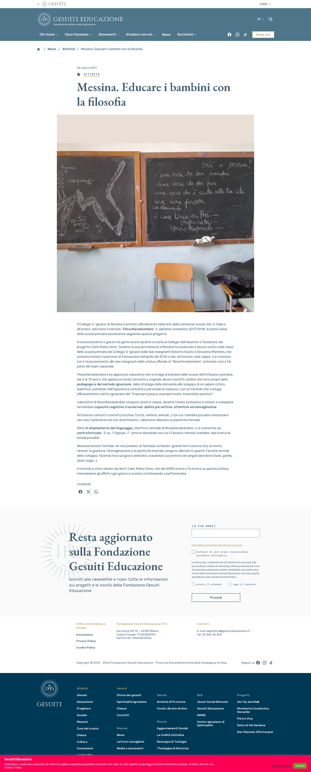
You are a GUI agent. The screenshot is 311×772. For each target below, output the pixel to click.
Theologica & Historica (173, 748)
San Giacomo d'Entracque (255, 732)
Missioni (82, 721)
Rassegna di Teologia (171, 741)
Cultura (82, 742)
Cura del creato (88, 728)
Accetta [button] (300, 765)
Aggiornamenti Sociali (172, 728)
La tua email (203, 525)
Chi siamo (48, 34)
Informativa (84, 634)
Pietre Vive (245, 718)
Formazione (85, 748)
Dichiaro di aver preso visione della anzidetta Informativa (222, 553)
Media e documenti (130, 748)
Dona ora (263, 35)
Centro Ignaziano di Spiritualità (210, 723)
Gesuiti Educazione (88, 19)
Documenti (108, 34)
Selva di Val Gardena (251, 725)
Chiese (82, 735)
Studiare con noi (139, 34)
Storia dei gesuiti (129, 695)
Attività (68, 49)
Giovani (82, 695)
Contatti (123, 715)
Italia (264, 4)
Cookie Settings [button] (281, 765)
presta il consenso (209, 584)
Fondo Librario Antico (172, 708)
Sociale (82, 715)
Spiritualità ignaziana (132, 701)
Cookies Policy (13, 767)
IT (259, 19)
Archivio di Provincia (171, 701)
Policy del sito (199, 764)
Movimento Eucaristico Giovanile (253, 710)
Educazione (85, 701)
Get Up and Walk (248, 701)
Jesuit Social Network (212, 701)
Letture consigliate (130, 741)
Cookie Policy (85, 647)
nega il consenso (244, 584)
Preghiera (84, 708)
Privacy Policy (86, 641)
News (166, 35)
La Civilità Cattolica (170, 735)
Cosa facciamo (77, 34)
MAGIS (201, 715)
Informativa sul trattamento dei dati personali (217, 545)
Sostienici (185, 34)
